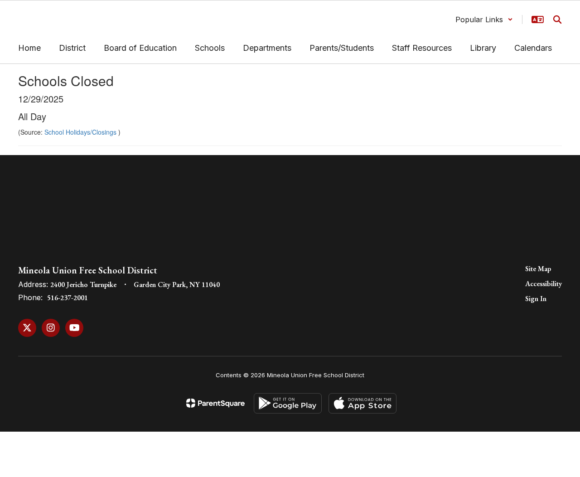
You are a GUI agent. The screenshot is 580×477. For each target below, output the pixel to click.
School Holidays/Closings (81, 131)
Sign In (535, 298)
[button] (484, 19)
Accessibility (543, 283)
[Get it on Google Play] (288, 403)
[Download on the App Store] (362, 403)
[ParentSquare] (215, 403)
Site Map (538, 268)
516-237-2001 (67, 297)
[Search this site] (557, 19)
